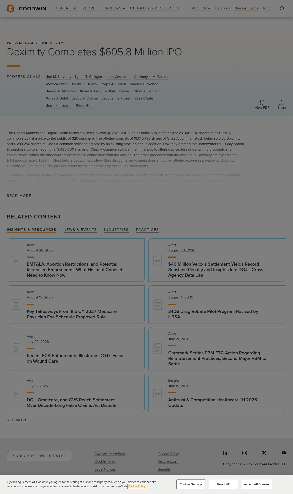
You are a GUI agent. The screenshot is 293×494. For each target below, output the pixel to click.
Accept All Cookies (256, 484)
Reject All (223, 484)
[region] (146, 484)
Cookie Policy (137, 486)
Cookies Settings (191, 484)
